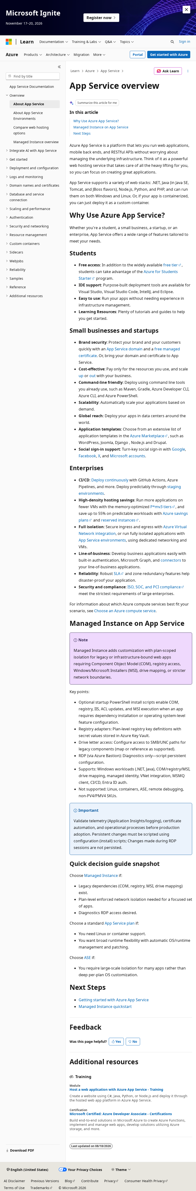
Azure (90, 71)
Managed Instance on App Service (100, 127)
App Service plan (120, 923)
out (92, 375)
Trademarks (39, 1188)
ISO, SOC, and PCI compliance (154, 587)
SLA (117, 573)
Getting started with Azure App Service (114, 999)
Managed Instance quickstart (105, 1006)
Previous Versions (45, 1181)
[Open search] (172, 41)
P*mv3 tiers (161, 506)
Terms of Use (14, 1188)
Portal (138, 54)
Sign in (184, 41)
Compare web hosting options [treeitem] (31, 130)
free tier (170, 265)
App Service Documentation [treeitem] (32, 86)
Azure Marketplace (147, 435)
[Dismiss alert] (186, 9)
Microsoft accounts (127, 455)
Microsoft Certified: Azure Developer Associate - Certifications (121, 1114)
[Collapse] (59, 67)
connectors (171, 560)
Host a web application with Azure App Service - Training (116, 1089)
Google (178, 449)
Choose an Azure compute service (125, 610)
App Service (110, 71)
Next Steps (82, 133)
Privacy (109, 1181)
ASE (87, 957)
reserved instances (118, 520)
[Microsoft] (9, 42)
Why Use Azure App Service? (96, 121)
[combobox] (33, 76)
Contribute (89, 1181)
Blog (68, 1181)
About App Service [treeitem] (28, 104)
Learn (75, 71)
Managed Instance (101, 875)
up (81, 375)
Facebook (87, 455)
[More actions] (188, 71)
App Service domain (124, 349)
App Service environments (102, 540)
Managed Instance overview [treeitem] (36, 142)
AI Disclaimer (14, 1181)
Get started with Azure (169, 54)
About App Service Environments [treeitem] (28, 116)
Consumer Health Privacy (145, 1181)
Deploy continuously (109, 480)
